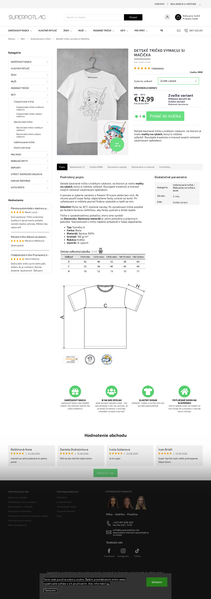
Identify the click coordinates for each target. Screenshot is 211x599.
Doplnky (16, 167)
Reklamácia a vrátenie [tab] (143, 167)
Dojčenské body (22, 147)
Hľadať (133, 17)
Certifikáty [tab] (164, 167)
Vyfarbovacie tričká (24, 142)
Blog (59, 516)
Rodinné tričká (20, 88)
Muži (13, 81)
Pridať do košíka (165, 116)
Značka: (196, 72)
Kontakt (160, 4)
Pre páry (16, 154)
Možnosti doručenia (178, 104)
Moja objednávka (17, 525)
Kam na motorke (20, 180)
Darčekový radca (21, 61)
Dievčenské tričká (23, 121)
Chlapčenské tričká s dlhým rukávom (29, 115)
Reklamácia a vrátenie (183, 4)
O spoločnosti (64, 502)
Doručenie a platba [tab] (117, 167)
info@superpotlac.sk (126, 530)
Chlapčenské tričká (24, 101)
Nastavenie (50, 590)
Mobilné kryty (19, 161)
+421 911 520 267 (123, 522)
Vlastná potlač (20, 68)
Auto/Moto (17, 187)
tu (108, 583)
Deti (13, 94)
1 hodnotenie (157, 68)
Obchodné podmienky (19, 511)
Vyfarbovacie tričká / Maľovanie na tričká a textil (184, 187)
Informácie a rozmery (145, 87)
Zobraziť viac (105, 472)
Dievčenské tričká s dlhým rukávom (28, 135)
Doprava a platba (17, 497)
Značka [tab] (96, 167)
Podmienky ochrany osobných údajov (28, 516)
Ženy (13, 74)
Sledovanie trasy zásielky (22, 502)
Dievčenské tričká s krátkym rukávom (29, 128)
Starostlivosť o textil (19, 520)
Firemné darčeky (66, 511)
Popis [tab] (62, 167)
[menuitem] (21, 30)
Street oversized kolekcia (26, 174)
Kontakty (62, 497)
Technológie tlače (66, 506)
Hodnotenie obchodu (106, 435)
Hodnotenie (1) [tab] (77, 167)
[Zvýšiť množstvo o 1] (143, 116)
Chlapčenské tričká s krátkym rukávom (30, 108)
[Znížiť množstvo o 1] (136, 116)
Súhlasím (157, 582)
